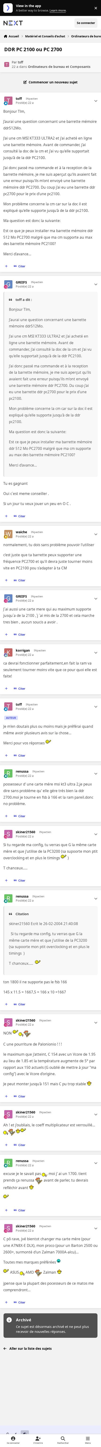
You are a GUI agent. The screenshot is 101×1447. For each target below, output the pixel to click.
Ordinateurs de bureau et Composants (59, 66)
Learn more (9, 8)
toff (20, 62)
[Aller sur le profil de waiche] (8, 534)
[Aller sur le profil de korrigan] (8, 652)
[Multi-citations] (6, 266)
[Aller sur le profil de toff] (6, 64)
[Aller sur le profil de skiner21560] (8, 834)
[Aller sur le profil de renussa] (8, 773)
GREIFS (21, 282)
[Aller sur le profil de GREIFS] (8, 284)
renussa (22, 771)
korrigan (23, 650)
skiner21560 (25, 832)
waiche (21, 532)
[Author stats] (96, 101)
